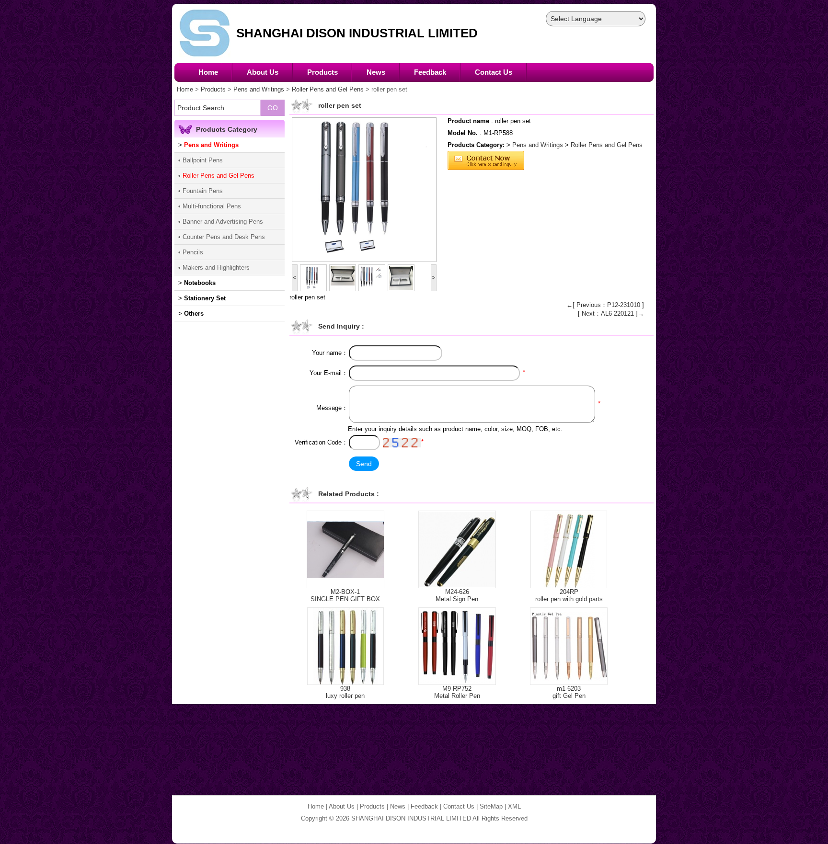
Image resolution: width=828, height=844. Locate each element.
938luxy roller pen (345, 692)
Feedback (430, 72)
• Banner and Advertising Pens (220, 221)
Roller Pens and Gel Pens (328, 89)
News (376, 72)
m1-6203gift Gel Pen (569, 692)
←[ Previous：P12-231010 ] (605, 304)
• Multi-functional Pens (209, 206)
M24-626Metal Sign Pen (457, 595)
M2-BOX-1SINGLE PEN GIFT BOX (345, 595)
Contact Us (493, 72)
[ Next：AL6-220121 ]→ (611, 313)
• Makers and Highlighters (214, 267)
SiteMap (491, 806)
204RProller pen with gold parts (569, 595)
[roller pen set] (364, 190)
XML (514, 806)
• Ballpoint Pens (200, 160)
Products (322, 72)
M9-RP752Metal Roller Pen (457, 692)
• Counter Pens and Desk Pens (221, 236)
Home (208, 72)
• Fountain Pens (200, 190)
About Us (262, 72)
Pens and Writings (258, 89)
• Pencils (190, 252)
